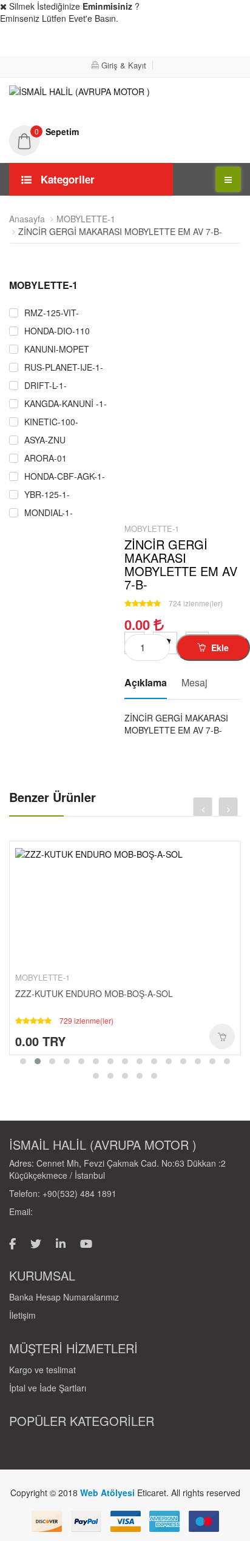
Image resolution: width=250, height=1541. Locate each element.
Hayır (213, 43)
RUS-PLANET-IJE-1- (63, 367)
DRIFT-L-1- (45, 385)
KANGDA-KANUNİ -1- (65, 403)
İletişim (22, 1315)
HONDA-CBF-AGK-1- (64, 476)
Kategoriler (66, 179)
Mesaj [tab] (194, 682)
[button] (125, 131)
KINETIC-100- (51, 422)
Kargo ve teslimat (42, 1370)
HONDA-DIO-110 (57, 331)
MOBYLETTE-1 (85, 219)
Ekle (219, 647)
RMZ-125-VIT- (51, 313)
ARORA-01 (45, 458)
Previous (18, 510)
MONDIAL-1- (48, 513)
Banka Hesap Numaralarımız (64, 1297)
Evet (138, 43)
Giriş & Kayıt (123, 65)
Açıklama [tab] (145, 682)
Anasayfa (27, 219)
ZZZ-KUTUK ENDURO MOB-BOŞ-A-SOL (94, 993)
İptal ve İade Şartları (47, 1388)
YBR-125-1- (47, 494)
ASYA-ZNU (45, 440)
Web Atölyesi (108, 1492)
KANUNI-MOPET (56, 349)
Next (97, 510)
